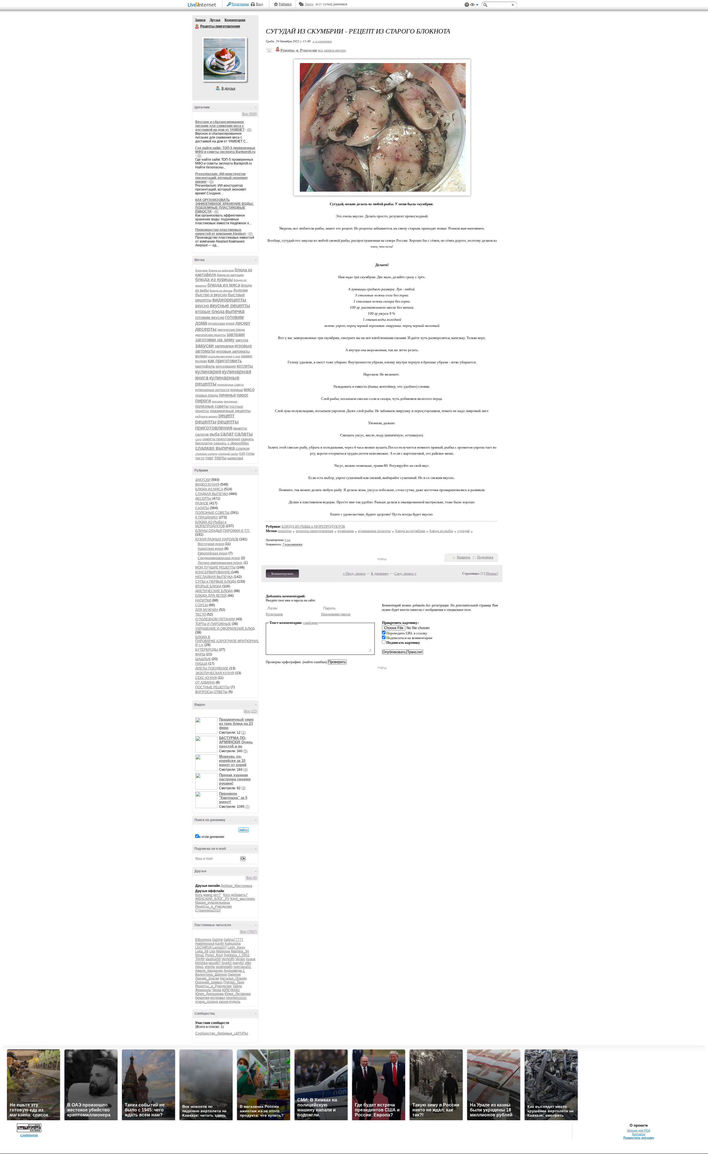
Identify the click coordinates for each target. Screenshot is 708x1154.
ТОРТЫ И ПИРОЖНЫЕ (213, 624)
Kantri (219, 943)
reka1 (199, 967)
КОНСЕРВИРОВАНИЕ (213, 572)
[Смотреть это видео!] (207, 725)
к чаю (236, 356)
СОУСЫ (201, 605)
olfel (248, 963)
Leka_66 (202, 951)
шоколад (235, 458)
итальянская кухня (220, 356)
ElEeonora (203, 940)
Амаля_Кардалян (209, 971)
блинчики (201, 270)
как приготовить (225, 360)
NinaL (199, 955)
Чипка (216, 990)
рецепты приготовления (217, 425)
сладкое (242, 448)
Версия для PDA (638, 1130)
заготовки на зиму (215, 339)
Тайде (237, 986)
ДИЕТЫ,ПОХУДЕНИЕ (211, 668)
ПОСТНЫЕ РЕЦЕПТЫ (212, 687)
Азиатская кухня (210, 549)
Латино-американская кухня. (220, 563)
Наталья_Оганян (233, 978)
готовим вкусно (209, 317)
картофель (205, 366)
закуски (204, 345)
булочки (240, 290)
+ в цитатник (322, 41)
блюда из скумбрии (410, 531)
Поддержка (467, 4)
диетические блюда (231, 329)
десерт (242, 323)
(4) (245, 770)
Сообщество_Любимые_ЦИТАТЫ (221, 1033)
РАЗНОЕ (202, 503)
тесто (199, 458)
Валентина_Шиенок (211, 974)
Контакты (638, 1134)
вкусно (202, 305)
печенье (227, 395)
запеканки (224, 345)
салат (227, 434)
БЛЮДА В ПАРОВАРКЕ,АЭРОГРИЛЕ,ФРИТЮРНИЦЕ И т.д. (228, 641)
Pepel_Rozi (214, 955)
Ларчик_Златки (207, 978)
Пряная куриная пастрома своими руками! (235, 779)
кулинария (208, 371)
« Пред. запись (354, 573)
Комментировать (282, 573)
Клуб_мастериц (242, 899)
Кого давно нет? (208, 895)
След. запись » (405, 573)
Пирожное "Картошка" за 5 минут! (233, 797)
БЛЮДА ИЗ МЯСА (209, 489)
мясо (249, 389)
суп (242, 453)
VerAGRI (228, 959)
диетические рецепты (210, 335)
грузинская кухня (221, 323)
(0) (249, 130)
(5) (245, 751)
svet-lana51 (242, 967)
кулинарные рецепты (374, 531)
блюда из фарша (221, 290)
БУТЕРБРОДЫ (206, 650)
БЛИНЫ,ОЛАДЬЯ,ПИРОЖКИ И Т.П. (222, 531)
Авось (309, 4)
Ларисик (234, 974)
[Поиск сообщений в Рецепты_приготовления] (243, 829)
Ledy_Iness (236, 947)
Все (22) (250, 711)
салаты (244, 434)
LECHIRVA (203, 947)
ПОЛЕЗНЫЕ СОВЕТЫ (212, 513)
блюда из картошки (230, 275)
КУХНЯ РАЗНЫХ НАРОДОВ (216, 539)
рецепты (206, 421)
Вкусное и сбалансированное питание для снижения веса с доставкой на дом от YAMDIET (219, 126)
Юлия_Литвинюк (238, 994)
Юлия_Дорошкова (209, 994)
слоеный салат (228, 453)
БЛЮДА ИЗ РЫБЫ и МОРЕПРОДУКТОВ (211, 524)
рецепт (226, 415)
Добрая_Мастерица (236, 886)
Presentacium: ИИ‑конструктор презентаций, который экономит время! (221, 178)
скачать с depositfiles (231, 443)
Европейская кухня (213, 553)
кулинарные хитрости (212, 390)
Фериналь (203, 990)
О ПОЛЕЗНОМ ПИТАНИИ (215, 619)
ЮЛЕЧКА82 (231, 990)
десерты (206, 329)
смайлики (310, 623)
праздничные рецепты (230, 410)
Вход (259, 4)
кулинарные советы (230, 384)
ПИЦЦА (201, 664)
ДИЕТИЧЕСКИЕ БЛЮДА (214, 591)
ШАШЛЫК (203, 659)
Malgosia (223, 951)
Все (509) (249, 114)
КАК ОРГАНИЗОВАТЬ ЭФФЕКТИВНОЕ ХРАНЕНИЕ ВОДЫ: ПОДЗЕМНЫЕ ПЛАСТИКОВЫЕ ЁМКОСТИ (224, 205)
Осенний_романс (209, 982)
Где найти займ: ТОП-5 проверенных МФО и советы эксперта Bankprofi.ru (225, 150)
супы (250, 453)
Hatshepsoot (204, 943)
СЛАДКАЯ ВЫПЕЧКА (211, 494)
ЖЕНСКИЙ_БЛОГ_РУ (212, 899)
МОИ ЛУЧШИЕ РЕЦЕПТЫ (215, 567)
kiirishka (201, 963)
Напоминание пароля (335, 614)
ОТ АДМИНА (205, 682)
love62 (227, 963)
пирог (242, 395)
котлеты (245, 366)
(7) (247, 807)
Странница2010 (208, 910)
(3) (243, 788)
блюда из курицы (214, 279)
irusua (250, 959)
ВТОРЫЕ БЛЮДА (208, 586)
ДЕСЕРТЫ (203, 499)
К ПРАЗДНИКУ (206, 517)
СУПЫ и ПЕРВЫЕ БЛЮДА (215, 581)
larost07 (215, 963)
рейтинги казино (206, 416)
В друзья (228, 88)
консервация (226, 366)
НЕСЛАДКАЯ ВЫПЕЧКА (214, 577)
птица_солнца (206, 1002)
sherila (210, 967)
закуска (241, 340)
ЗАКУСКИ (202, 480)
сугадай (463, 531)
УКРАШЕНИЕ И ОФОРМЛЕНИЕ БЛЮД (225, 629)
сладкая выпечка (215, 448)
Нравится (463, 557)
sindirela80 (224, 967)
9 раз (287, 539)
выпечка (234, 311)
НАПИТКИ (203, 600)
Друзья (215, 20)
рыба (215, 434)
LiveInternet (203, 5)
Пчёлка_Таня (233, 982)
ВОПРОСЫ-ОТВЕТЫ (211, 692)
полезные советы (212, 406)
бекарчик (202, 998)
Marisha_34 (240, 951)
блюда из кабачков (221, 270)
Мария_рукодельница (212, 903)
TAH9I (199, 959)
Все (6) (251, 878)
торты (220, 457)
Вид (474, 5)
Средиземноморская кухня (219, 558)
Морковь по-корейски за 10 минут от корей (232, 760)
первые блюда (206, 395)
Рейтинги (285, 4)
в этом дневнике (211, 837)
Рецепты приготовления (197, 26)
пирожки (217, 401)
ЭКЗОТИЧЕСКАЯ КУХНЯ (214, 673)
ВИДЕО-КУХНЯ (207, 484)
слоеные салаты (206, 453)
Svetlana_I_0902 (236, 955)
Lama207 (219, 947)
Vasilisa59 (213, 959)
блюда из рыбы (441, 531)
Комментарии (235, 20)
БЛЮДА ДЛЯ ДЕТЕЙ (211, 596)
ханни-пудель (229, 1002)
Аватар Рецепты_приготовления (224, 59)
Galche (217, 940)
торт (209, 457)
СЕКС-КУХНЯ (206, 678)
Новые (492, 573)
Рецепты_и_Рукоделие (213, 906)
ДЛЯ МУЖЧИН (206, 610)
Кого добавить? (235, 895)
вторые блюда (210, 311)
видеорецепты (229, 300)
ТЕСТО (200, 614)
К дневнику (380, 573)
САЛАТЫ (202, 508)
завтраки (236, 334)
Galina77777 (233, 940)
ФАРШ (200, 654)
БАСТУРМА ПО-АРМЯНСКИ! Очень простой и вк (236, 742)
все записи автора (332, 50)
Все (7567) (248, 932)
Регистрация (240, 4)
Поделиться (485, 557)
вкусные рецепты (230, 305)
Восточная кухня (211, 544)
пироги (203, 400)
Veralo (240, 959)
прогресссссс (236, 998)
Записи (200, 20)
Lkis (212, 951)
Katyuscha (233, 943)
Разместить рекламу (638, 1137)
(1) (243, 732)
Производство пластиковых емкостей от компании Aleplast (220, 232)
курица (236, 389)
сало (198, 439)
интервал (217, 998)
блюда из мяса (223, 285)
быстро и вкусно (211, 294)
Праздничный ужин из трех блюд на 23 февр (236, 723)
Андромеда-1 (234, 971)
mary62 (238, 963)
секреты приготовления (221, 439)
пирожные (230, 401)
